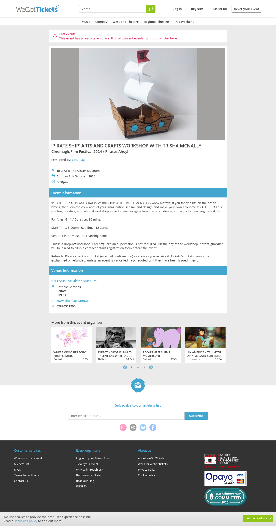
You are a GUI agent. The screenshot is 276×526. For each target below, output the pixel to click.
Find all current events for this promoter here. (144, 38)
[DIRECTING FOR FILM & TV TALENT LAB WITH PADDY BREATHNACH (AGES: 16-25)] (116, 337)
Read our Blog (85, 481)
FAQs (17, 469)
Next (151, 367)
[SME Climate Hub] (225, 505)
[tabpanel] (71, 344)
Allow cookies (257, 518)
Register (197, 9)
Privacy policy (146, 469)
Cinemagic (79, 160)
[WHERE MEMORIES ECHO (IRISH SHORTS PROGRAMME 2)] (71, 337)
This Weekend (184, 22)
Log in (177, 9)
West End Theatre (126, 22)
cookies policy (27, 521)
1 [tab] (131, 367)
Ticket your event (246, 9)
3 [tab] (144, 367)
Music (86, 22)
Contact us (21, 481)
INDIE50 (81, 486)
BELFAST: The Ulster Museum (74, 281)
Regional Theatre (156, 22)
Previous (125, 367)
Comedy (101, 22)
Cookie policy (146, 475)
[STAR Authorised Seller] (221, 467)
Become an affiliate (88, 475)
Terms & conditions (26, 475)
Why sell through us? (89, 469)
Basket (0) (219, 9)
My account (21, 464)
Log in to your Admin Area (93, 458)
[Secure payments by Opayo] (225, 485)
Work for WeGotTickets (153, 464)
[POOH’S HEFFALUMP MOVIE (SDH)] (160, 337)
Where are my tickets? (28, 458)
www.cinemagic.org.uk (72, 301)
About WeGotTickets (151, 458)
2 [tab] (138, 367)
